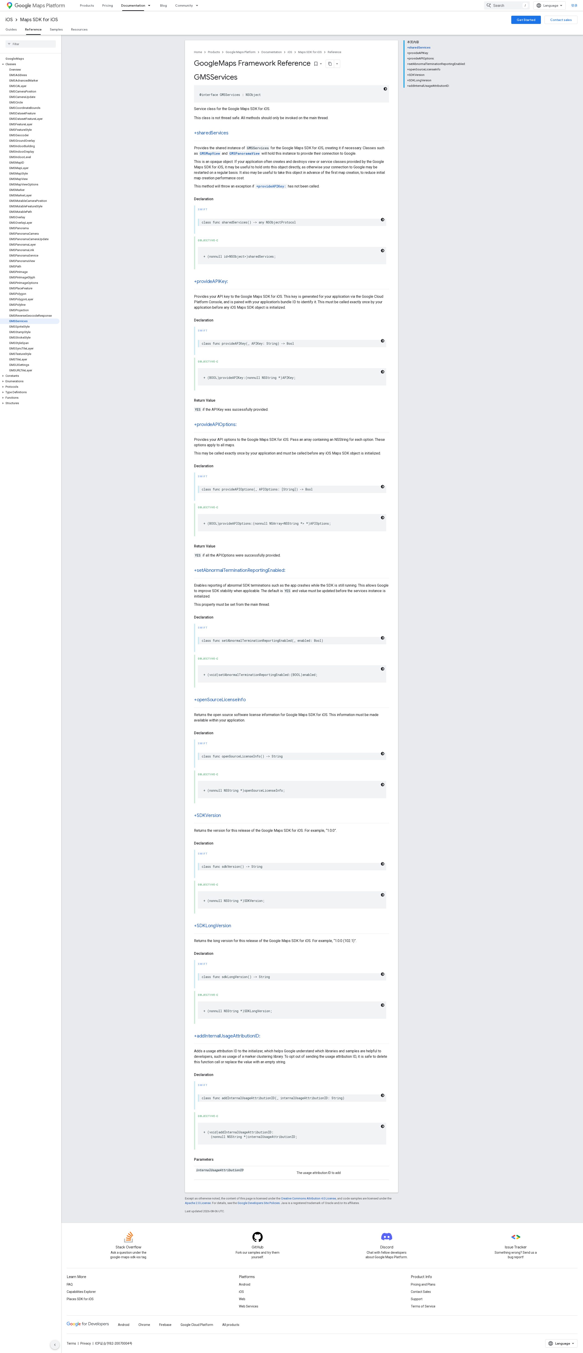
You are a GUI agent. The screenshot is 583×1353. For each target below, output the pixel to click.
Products (87, 5)
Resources (79, 29)
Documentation (133, 5)
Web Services (248, 1306)
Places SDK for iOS (80, 1299)
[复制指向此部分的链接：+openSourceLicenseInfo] (250, 700)
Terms (71, 1343)
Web (242, 1299)
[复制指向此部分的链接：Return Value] (219, 400)
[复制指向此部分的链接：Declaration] (217, 199)
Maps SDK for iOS (39, 20)
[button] (29, 64)
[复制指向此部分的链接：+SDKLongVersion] (235, 926)
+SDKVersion (207, 815)
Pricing (107, 5)
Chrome (144, 1325)
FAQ (70, 1284)
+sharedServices (211, 133)
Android (244, 1284)
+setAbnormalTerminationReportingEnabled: (239, 570)
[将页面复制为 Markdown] (330, 64)
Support (416, 1299)
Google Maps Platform (241, 52)
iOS (9, 20)
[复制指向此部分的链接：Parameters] (218, 1159)
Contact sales (561, 20)
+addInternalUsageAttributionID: (227, 1036)
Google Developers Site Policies (259, 1203)
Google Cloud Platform (197, 1325)
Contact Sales (421, 1292)
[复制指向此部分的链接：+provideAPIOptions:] (240, 425)
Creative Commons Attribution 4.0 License (308, 1198)
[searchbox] (30, 44)
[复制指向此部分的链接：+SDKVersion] (225, 816)
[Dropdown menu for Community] (198, 5)
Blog (163, 5)
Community (184, 5)
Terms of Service (423, 1306)
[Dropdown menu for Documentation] (150, 5)
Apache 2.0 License (198, 1203)
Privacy (85, 1343)
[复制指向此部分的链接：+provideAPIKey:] (232, 282)
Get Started (526, 20)
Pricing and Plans (423, 1284)
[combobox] (507, 5)
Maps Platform (48, 6)
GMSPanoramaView (244, 153)
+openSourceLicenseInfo (220, 700)
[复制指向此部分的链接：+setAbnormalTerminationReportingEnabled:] (289, 570)
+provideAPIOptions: (215, 424)
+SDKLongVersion (212, 926)
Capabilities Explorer (81, 1292)
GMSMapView (210, 153)
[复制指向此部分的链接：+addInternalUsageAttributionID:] (264, 1036)
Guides (11, 29)
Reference (33, 29)
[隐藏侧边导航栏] (54, 1344)
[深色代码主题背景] (385, 88)
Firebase (165, 1325)
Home (198, 52)
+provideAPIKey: (271, 186)
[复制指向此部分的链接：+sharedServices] (232, 133)
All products (230, 1325)
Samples (56, 29)
